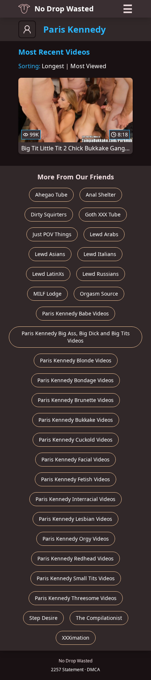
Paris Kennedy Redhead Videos (75, 558)
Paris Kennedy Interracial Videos (75, 499)
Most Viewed (88, 66)
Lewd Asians (50, 254)
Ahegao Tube (51, 194)
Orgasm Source (99, 293)
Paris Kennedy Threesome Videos (76, 598)
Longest (53, 66)
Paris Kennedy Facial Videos (75, 459)
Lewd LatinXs (48, 273)
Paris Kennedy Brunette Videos (76, 399)
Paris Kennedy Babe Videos (75, 313)
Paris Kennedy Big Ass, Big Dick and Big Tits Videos (76, 337)
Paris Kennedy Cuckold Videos (76, 439)
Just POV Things (52, 234)
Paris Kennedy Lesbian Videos (75, 518)
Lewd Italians (100, 254)
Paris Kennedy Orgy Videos (76, 538)
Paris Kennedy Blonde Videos (75, 360)
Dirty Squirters (49, 214)
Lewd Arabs (104, 234)
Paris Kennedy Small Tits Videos (76, 578)
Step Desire (43, 617)
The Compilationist (99, 617)
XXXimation (75, 637)
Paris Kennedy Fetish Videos (75, 479)
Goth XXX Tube (103, 214)
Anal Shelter (101, 194)
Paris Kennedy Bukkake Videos (75, 419)
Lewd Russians (100, 273)
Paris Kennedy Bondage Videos (75, 380)
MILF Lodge (47, 293)
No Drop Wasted (64, 9)
